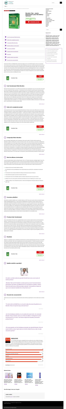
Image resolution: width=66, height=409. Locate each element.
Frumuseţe (47, 14)
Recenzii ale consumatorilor (12, 60)
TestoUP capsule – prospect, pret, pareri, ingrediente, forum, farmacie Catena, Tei (52, 40)
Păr (46, 16)
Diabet (47, 12)
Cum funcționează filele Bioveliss (13, 37)
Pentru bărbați (48, 18)
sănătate (47, 25)
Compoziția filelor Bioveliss (12, 42)
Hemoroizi (47, 15)
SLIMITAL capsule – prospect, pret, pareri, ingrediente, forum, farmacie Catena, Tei (18, 381)
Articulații (47, 9)
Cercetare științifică (11, 48)
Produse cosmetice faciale (50, 20)
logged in (11, 396)
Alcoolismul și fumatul (49, 8)
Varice (47, 26)
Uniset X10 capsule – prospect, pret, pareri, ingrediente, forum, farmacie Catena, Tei (52, 43)
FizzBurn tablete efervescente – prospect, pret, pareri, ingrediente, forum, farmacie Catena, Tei (39, 381)
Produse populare (48, 21)
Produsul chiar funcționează (12, 51)
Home (5, 8)
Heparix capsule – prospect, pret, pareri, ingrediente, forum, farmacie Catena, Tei (52, 38)
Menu (6, 6)
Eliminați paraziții (48, 13)
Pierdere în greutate (8, 8)
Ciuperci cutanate (48, 11)
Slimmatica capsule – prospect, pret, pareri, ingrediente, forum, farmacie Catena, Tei (8, 381)
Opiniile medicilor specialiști (12, 57)
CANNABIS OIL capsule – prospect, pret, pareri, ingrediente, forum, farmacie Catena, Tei (53, 45)
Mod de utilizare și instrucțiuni (13, 45)
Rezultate (9, 54)
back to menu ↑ (42, 134)
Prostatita (47, 22)
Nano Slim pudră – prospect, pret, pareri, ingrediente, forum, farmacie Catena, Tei (29, 381)
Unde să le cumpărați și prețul (13, 40)
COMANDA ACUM (34, 22)
